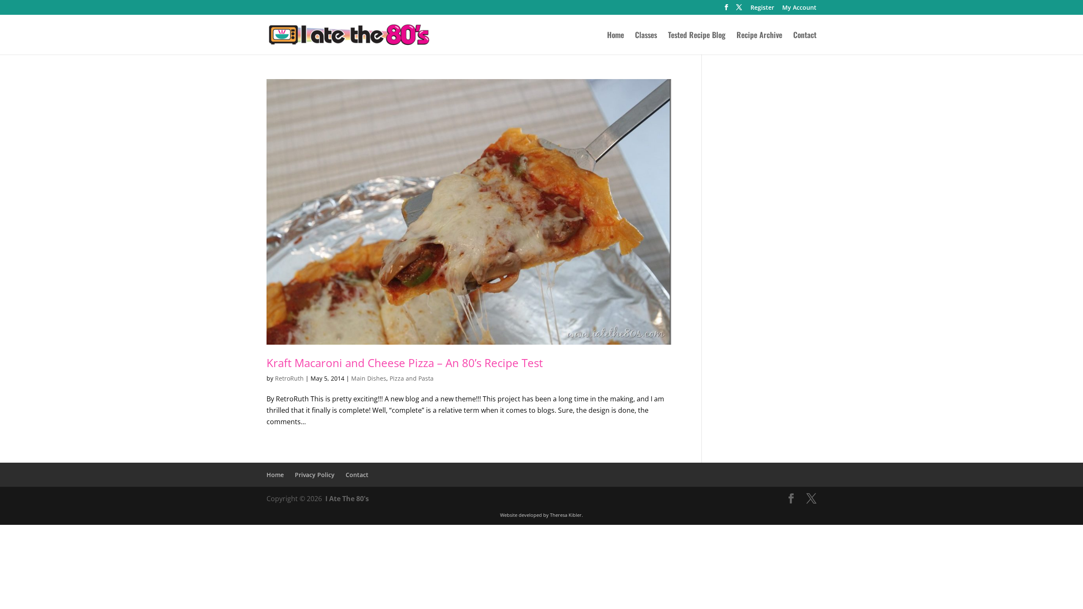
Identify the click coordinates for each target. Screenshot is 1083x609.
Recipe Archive (759, 36)
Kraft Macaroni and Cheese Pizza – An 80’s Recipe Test (405, 362)
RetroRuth (289, 378)
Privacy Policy (315, 475)
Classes (646, 36)
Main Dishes (368, 378)
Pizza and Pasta (412, 378)
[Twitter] (739, 9)
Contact (804, 36)
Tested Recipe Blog (697, 36)
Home (615, 36)
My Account (799, 8)
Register (762, 8)
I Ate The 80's (347, 498)
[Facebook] (726, 9)
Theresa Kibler (566, 515)
